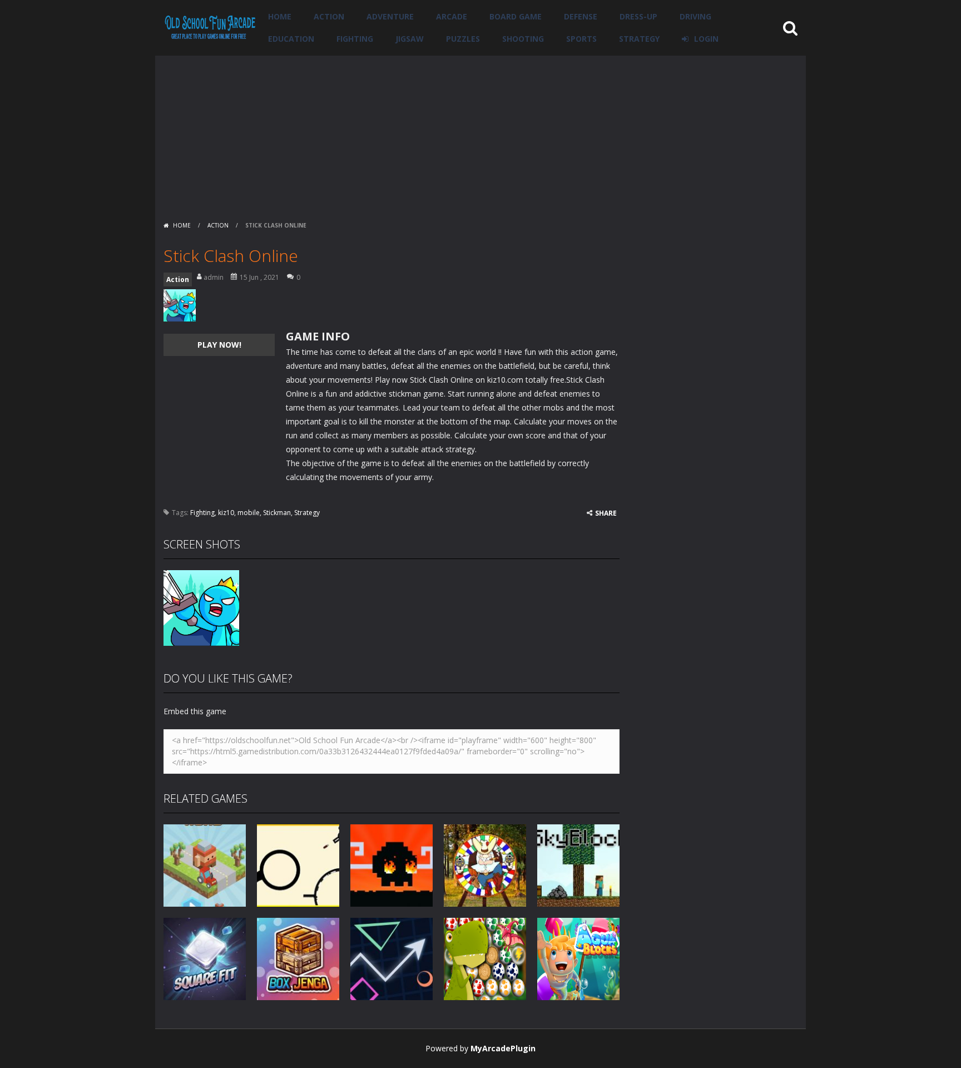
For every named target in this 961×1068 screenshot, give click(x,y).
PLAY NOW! (219, 344)
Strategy (639, 38)
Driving (695, 16)
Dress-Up (638, 16)
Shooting (523, 38)
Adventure (390, 16)
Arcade (451, 16)
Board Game (515, 16)
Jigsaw (409, 38)
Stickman (277, 512)
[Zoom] (201, 607)
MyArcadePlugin (503, 1048)
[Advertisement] (480, 133)
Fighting (354, 38)
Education (291, 38)
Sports (581, 38)
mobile (248, 512)
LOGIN (706, 38)
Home (279, 16)
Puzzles (463, 38)
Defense (580, 16)
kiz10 (226, 512)
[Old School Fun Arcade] (210, 27)
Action (329, 16)
